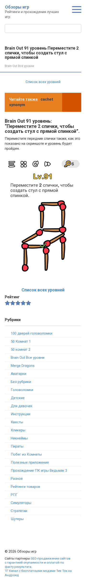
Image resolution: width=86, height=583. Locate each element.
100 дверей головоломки (31, 333)
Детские (18, 398)
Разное (17, 478)
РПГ (14, 495)
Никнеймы (19, 438)
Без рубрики (21, 382)
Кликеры (18, 430)
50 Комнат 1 (21, 341)
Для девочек (21, 406)
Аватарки (18, 374)
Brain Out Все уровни (19, 66)
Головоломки (22, 390)
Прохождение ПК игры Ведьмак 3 (39, 470)
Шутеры (17, 519)
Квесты (17, 422)
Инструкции (20, 414)
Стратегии (19, 511)
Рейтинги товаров (25, 487)
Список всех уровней (43, 289)
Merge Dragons (23, 366)
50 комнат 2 (20, 349)
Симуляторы (21, 503)
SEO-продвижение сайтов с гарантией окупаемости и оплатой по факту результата (37, 562)
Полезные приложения (30, 462)
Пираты (17, 446)
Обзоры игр (17, 7)
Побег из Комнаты (26, 454)
